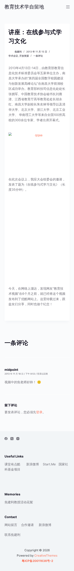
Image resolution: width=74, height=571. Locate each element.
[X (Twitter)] (11, 438)
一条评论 (38, 55)
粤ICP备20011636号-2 (37, 561)
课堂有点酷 (12, 464)
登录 (39, 412)
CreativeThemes (45, 555)
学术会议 (13, 55)
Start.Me (49, 464)
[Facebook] (6, 438)
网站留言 (11, 525)
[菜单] (68, 7)
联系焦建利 (12, 535)
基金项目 (14, 469)
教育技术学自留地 (24, 7)
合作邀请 (27, 525)
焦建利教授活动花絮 (19, 502)
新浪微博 (32, 464)
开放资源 (24, 55)
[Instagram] (17, 438)
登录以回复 (42, 373)
